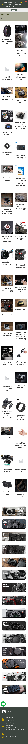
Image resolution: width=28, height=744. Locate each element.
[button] (21, 2)
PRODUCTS (6, 18)
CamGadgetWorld (9, 2)
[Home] (1, 18)
